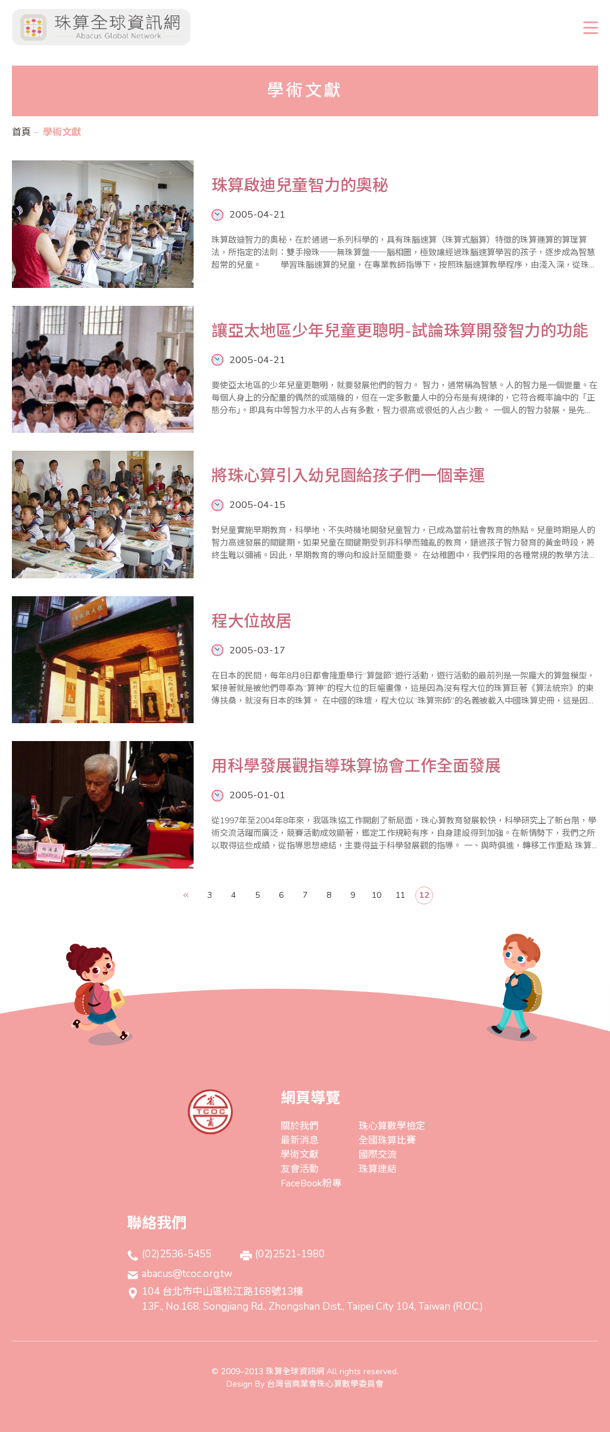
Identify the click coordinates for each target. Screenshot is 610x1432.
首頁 (21, 132)
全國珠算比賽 (387, 1140)
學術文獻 (300, 1154)
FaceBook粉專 (311, 1183)
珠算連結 (378, 1169)
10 (376, 895)
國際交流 (378, 1154)
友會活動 (300, 1169)
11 (400, 895)
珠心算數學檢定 (392, 1126)
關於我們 (300, 1126)
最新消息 (300, 1140)
